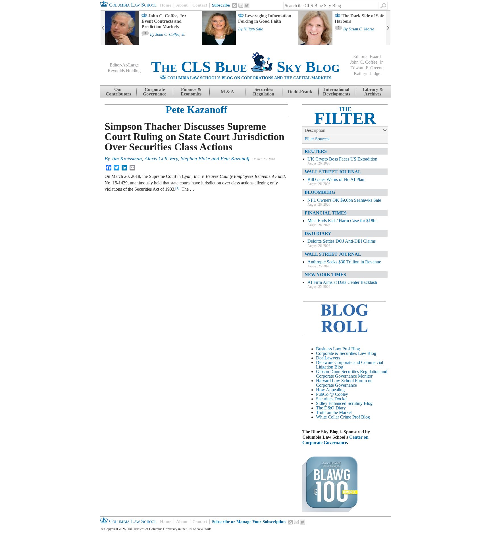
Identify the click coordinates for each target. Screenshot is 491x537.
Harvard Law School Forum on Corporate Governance (344, 383)
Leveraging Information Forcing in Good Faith (264, 18)
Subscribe (221, 5)
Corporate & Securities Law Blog (346, 353)
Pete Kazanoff (196, 110)
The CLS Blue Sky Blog (245, 66)
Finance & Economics (191, 91)
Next (388, 28)
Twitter (247, 6)
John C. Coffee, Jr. (170, 35)
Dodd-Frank (300, 91)
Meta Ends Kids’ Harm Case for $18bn (342, 220)
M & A (227, 91)
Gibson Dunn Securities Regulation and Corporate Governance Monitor (351, 373)
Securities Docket (332, 398)
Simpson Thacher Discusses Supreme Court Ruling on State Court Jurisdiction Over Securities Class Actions (194, 137)
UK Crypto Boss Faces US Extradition (342, 159)
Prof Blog (361, 417)
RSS (234, 5)
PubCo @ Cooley (332, 394)
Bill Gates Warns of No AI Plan (335, 179)
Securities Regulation (263, 91)
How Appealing (330, 389)
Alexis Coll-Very (161, 158)
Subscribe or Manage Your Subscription (249, 521)
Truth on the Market (334, 412)
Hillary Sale (253, 29)
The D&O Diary (331, 407)
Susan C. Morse (361, 29)
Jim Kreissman (126, 158)
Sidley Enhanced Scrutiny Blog (344, 403)
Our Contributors (118, 91)
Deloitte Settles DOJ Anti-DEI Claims (341, 241)
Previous (103, 28)
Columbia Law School (132, 5)
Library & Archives (373, 91)
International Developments (336, 91)
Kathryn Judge (367, 73)
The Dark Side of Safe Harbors (359, 18)
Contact (199, 5)
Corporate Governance (154, 91)
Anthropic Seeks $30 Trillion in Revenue (344, 261)
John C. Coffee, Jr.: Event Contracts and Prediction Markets (164, 21)
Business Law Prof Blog (338, 348)
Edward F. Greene (366, 67)
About (182, 5)
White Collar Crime (333, 417)
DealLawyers (328, 357)
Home (165, 5)
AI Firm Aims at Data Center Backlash (342, 282)
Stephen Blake (195, 158)
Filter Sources (317, 138)
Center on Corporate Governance (335, 440)
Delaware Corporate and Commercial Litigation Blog (349, 364)
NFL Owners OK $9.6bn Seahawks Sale (344, 200)
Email (240, 5)
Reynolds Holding (124, 70)
